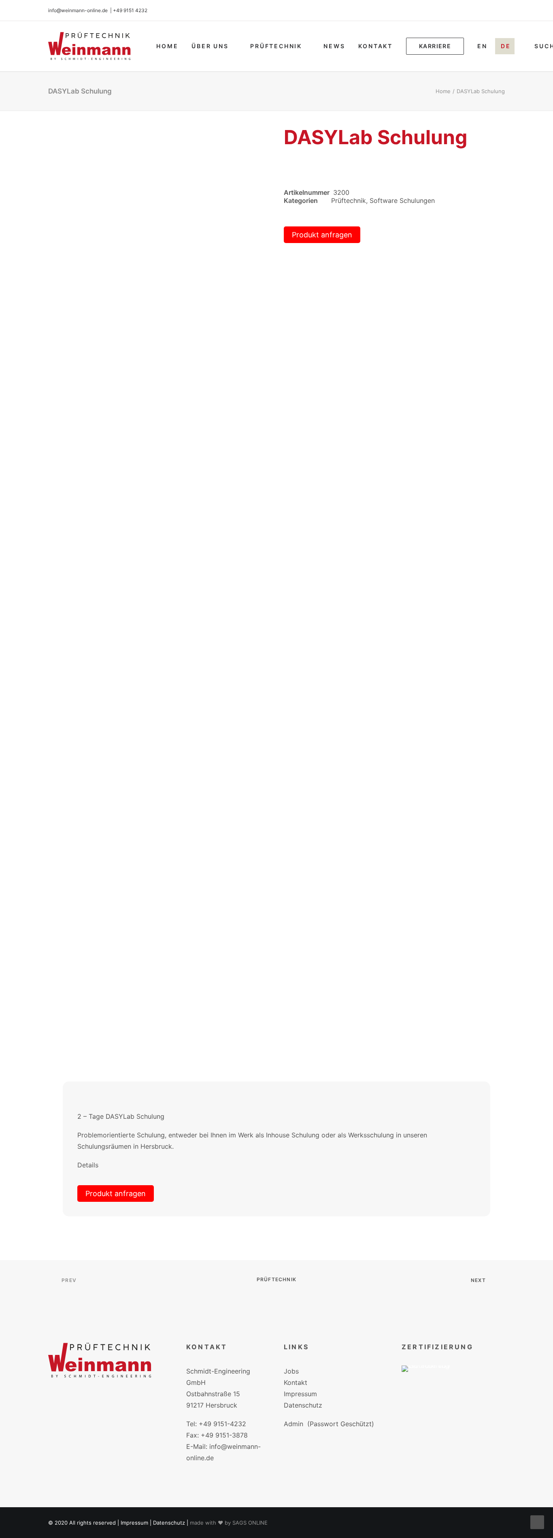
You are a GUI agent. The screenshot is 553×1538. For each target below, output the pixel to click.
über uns (209, 46)
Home (167, 46)
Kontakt (375, 46)
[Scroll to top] (537, 1521)
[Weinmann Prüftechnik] (89, 46)
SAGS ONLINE (250, 1522)
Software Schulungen (402, 200)
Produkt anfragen (322, 234)
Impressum (300, 1394)
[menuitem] (167, 46)
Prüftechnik (276, 46)
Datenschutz (303, 1405)
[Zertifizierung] (432, 1380)
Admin (293, 1424)
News (334, 46)
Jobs (291, 1371)
